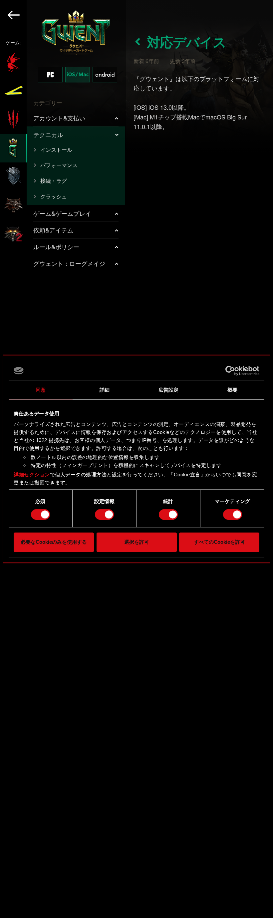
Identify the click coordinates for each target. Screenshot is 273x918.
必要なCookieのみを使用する (54, 542)
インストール (56, 149)
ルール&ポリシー (56, 246)
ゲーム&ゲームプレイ (62, 213)
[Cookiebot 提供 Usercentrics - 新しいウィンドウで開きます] (230, 371)
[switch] (104, 514)
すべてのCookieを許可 (219, 542)
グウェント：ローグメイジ (69, 263)
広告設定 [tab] (168, 390)
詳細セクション (32, 474)
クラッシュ (53, 196)
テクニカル (48, 134)
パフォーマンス (59, 165)
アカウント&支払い (59, 117)
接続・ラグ (53, 180)
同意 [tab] (41, 390)
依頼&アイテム (53, 229)
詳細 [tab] (105, 390)
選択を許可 (136, 542)
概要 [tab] (232, 390)
